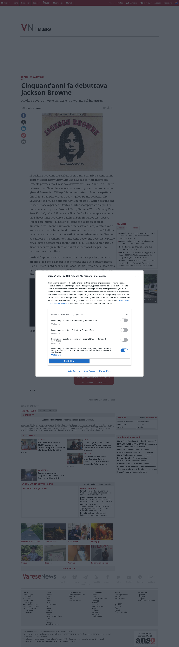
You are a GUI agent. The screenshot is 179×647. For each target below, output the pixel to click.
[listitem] (89, 314)
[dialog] (89, 323)
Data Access (89, 371)
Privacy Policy (105, 371)
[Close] (138, 276)
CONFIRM (69, 361)
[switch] (124, 320)
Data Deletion (74, 371)
